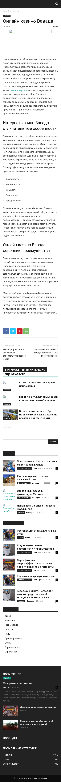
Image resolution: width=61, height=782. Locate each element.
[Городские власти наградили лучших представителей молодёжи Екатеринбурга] (9, 595)
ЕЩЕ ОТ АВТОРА (15, 374)
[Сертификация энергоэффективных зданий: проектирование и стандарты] (9, 564)
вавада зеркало (19, 90)
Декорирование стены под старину (38, 707)
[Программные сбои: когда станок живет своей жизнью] (9, 466)
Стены (20, 537)
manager (37, 468)
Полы (7, 633)
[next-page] (9, 426)
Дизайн (21, 512)
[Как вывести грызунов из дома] (9, 580)
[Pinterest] (20, 331)
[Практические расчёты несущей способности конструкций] (10, 725)
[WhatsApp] (26, 331)
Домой (6, 11)
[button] (5, 4)
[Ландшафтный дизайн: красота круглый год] (9, 510)
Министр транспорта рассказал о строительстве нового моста (14, 354)
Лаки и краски (12, 624)
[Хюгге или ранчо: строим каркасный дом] (9, 480)
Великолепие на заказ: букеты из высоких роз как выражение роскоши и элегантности (38, 414)
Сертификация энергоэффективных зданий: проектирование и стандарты (35, 563)
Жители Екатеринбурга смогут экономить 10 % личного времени (46, 352)
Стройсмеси (11, 651)
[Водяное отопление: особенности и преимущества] (9, 550)
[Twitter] (13, 331)
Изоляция (10, 620)
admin (27, 537)
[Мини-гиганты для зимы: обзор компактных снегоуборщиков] (10, 400)
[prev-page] (5, 426)
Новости (15, 11)
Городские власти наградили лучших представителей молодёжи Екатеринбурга (35, 594)
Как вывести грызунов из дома (36, 576)
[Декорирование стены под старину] (10, 711)
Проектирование (24, 468)
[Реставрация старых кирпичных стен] (9, 535)
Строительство (24, 483)
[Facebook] (6, 331)
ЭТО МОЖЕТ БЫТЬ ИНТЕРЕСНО (25, 369)
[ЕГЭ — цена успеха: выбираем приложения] (10, 386)
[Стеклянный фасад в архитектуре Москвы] (9, 495)
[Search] (57, 4)
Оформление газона (18, 683)
